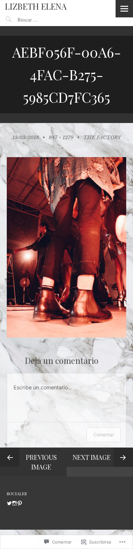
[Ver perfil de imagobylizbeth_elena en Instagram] (14, 503)
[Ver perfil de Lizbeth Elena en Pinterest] (19, 503)
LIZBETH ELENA (35, 6)
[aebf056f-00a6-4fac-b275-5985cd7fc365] (67, 336)
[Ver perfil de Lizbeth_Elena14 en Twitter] (9, 503)
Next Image (92, 457)
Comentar (103, 434)
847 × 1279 (61, 137)
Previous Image (41, 462)
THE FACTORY (102, 137)
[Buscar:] (42, 19)
